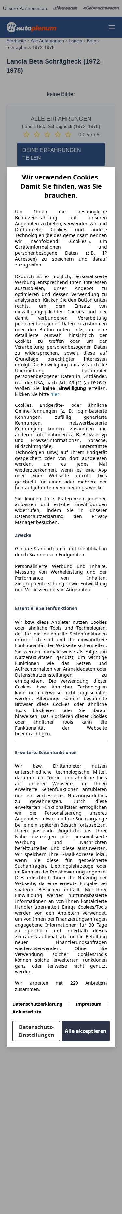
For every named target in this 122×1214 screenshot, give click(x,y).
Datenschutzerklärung (37, 1004)
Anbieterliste (26, 1012)
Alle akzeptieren (86, 1031)
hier (54, 394)
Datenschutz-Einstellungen (36, 1031)
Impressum (89, 1004)
